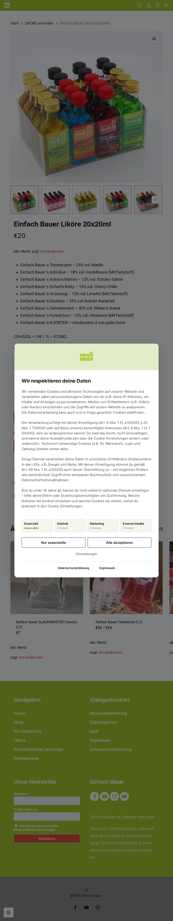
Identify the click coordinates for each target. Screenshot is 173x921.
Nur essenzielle (53, 542)
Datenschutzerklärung (73, 568)
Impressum (107, 568)
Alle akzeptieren (119, 542)
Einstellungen (86, 554)
